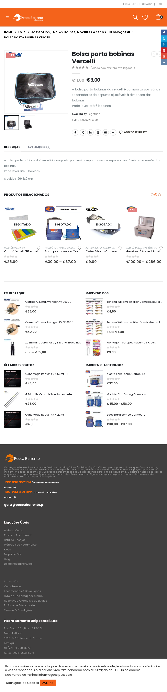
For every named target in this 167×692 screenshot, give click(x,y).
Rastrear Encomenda (18, 535)
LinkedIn (90, 132)
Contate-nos (12, 586)
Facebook (75, 132)
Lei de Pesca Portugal (18, 564)
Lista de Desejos (14, 540)
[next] (160, 54)
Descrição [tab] (12, 147)
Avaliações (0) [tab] (39, 147)
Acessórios (10, 247)
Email (105, 132)
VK (113, 132)
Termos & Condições (18, 610)
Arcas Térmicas (149, 247)
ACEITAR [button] (47, 683)
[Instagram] (160, 4)
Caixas (22, 247)
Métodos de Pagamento (20, 545)
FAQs (7, 549)
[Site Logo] (27, 17)
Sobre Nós (11, 581)
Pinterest (98, 132)
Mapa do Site (13, 554)
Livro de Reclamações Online (23, 596)
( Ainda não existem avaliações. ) (112, 68)
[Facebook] (154, 4)
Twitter (83, 132)
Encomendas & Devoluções (22, 591)
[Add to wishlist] (39, 248)
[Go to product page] (12, 306)
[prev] (154, 54)
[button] (7, 17)
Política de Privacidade (19, 605)
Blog (7, 559)
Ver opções (74, 213)
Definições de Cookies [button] (22, 683)
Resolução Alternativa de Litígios (25, 601)
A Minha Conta (13, 530)
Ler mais (34, 213)
